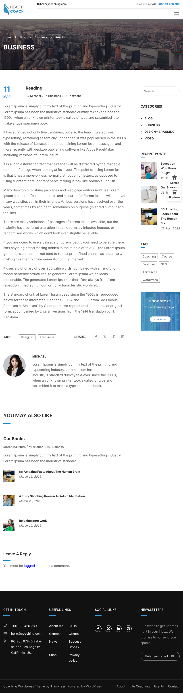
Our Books (14, 438)
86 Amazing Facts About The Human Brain (49, 471)
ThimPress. (58, 686)
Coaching (149, 256)
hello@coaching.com (26, 633)
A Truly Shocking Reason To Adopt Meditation (52, 496)
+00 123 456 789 (168, 4)
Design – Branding (160, 131)
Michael (35, 96)
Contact (55, 634)
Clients (74, 634)
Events (159, 686)
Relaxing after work (33, 520)
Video (149, 138)
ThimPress (47, 337)
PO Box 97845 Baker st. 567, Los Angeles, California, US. (26, 646)
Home (7, 37)
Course (167, 256)
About (120, 686)
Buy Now (174, 197)
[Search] (174, 91)
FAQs (73, 626)
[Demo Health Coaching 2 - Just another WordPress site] (13, 9)
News (53, 641)
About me (56, 626)
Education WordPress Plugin (168, 168)
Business (40, 37)
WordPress (150, 280)
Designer (27, 337)
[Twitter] (104, 337)
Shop (53, 655)
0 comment (73, 96)
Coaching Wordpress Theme (24, 686)
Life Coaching (140, 686)
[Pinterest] (114, 337)
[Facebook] (96, 337)
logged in (31, 566)
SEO (164, 264)
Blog (23, 37)
